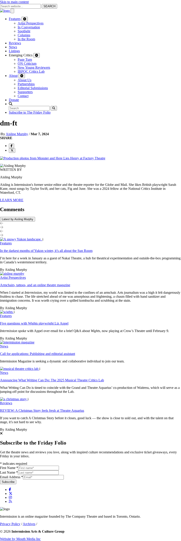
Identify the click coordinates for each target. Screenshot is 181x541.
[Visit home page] (5, 11)
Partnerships (26, 84)
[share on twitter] (12, 150)
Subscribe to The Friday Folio (30, 112)
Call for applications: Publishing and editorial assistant (37, 354)
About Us (24, 80)
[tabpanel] (90, 334)
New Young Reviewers (34, 67)
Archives (29, 524)
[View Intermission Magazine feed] (10, 501)
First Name (9, 468)
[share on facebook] (11, 146)
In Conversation (29, 27)
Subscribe (8, 482)
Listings (14, 51)
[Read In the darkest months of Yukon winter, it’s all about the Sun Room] (21, 239)
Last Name (9, 472)
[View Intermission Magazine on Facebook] (10, 489)
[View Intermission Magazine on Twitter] (10, 493)
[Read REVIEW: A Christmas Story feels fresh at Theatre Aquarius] (14, 399)
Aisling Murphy (17, 134)
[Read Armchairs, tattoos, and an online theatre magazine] (12, 273)
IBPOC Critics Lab (31, 71)
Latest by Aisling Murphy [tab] (17, 219)
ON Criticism (27, 63)
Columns (24, 35)
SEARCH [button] (49, 6)
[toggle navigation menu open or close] (12, 11)
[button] (10, 104)
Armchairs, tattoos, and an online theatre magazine (35, 285)
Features (15, 19)
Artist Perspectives (30, 23)
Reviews (15, 43)
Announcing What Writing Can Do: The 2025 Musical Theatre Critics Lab (52, 380)
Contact (23, 96)
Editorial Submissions (33, 88)
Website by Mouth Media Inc (20, 539)
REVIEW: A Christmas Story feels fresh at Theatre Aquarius (42, 410)
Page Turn (25, 59)
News (13, 47)
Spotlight (24, 31)
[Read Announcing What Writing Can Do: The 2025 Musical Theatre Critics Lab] (19, 369)
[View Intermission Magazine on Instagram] (10, 497)
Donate (14, 100)
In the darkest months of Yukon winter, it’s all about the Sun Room (46, 251)
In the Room (26, 39)
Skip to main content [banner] (14, 2)
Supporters (25, 92)
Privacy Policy (10, 524)
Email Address (11, 477)
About (13, 76)
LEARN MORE (11, 200)
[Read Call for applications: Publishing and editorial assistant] (17, 342)
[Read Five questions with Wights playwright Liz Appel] (7, 312)
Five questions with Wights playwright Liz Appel (34, 323)
